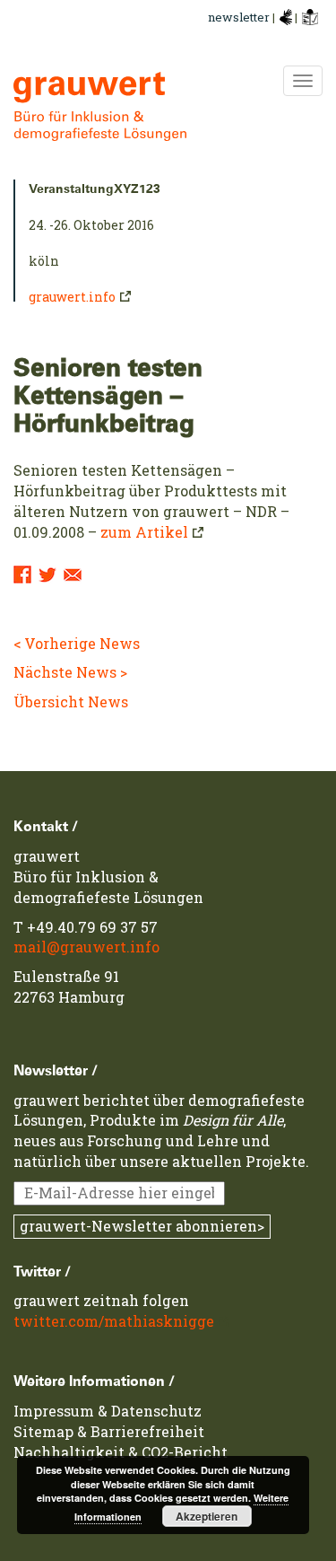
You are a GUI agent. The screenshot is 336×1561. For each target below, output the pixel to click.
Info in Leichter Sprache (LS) (310, 17)
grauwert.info (72, 296)
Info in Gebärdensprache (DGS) (286, 17)
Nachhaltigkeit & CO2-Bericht (120, 1452)
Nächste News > (70, 671)
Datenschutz (156, 1410)
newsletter (239, 17)
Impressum (53, 1410)
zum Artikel (144, 531)
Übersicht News (70, 701)
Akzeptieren (206, 1516)
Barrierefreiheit (147, 1431)
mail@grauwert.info (86, 946)
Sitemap (43, 1431)
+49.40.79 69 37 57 (92, 926)
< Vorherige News (76, 643)
